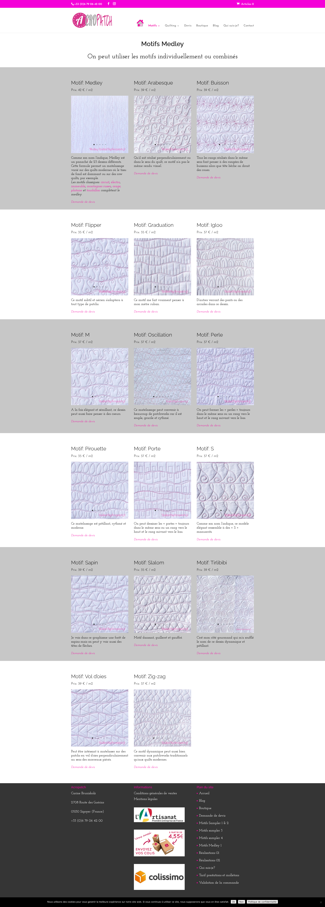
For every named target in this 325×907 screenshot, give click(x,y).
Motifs (152, 26)
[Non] (320, 902)
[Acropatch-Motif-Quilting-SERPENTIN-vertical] (162, 632)
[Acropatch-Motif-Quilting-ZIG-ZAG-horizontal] (162, 745)
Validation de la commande (219, 882)
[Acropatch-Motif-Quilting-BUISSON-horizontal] (225, 152)
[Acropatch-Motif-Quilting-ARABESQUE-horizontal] (162, 152)
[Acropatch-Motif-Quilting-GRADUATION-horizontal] (162, 294)
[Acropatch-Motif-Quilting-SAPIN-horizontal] (99, 632)
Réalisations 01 (209, 853)
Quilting (170, 26)
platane (76, 190)
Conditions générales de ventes (155, 793)
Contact (249, 26)
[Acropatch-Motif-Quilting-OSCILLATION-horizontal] (162, 404)
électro (115, 182)
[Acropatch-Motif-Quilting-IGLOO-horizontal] (225, 294)
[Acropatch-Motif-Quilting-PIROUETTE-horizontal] (99, 518)
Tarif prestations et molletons (219, 875)
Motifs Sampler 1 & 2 (214, 823)
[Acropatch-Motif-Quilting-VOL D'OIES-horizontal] (99, 745)
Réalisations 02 (209, 860)
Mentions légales (145, 799)
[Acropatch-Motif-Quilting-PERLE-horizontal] (225, 404)
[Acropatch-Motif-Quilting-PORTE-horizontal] (162, 518)
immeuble (78, 186)
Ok (233, 901)
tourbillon (93, 190)
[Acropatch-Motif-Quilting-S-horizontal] (225, 518)
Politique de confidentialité (262, 901)
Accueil (204, 793)
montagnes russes (99, 186)
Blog (216, 26)
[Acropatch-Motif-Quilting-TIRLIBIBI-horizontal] (225, 632)
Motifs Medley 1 (210, 845)
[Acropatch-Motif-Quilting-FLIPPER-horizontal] (99, 294)
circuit (105, 182)
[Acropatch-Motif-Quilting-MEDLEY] (99, 152)
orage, (117, 186)
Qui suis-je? (231, 26)
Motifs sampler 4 (211, 838)
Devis (187, 26)
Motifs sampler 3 (210, 830)
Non (241, 901)
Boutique (202, 26)
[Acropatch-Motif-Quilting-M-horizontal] (99, 404)
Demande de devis (83, 202)
